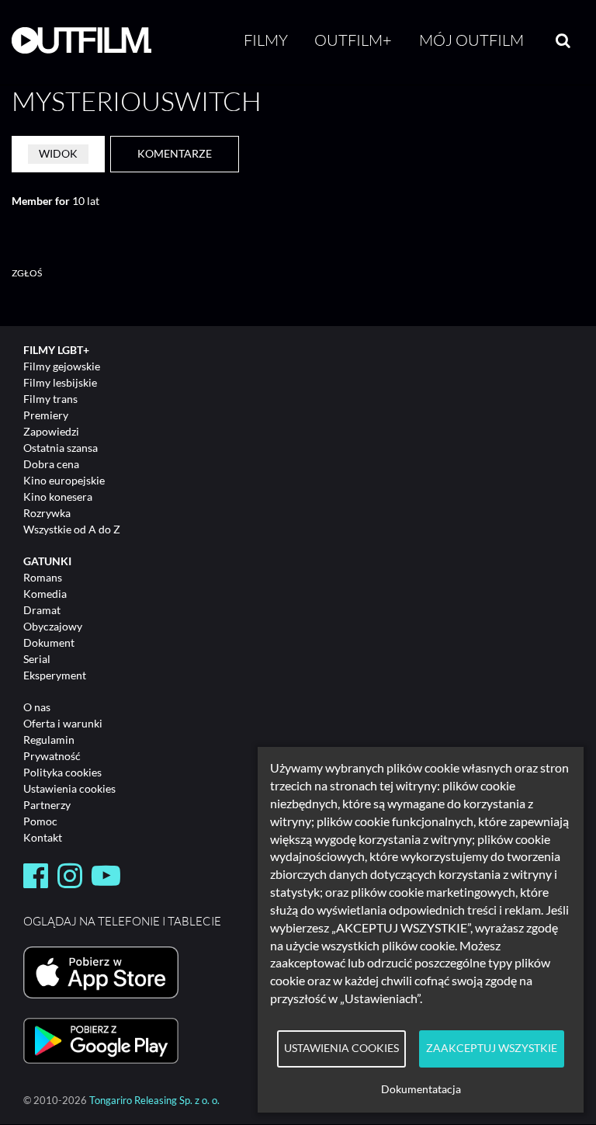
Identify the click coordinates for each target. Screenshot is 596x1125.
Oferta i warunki (62, 723)
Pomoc (40, 821)
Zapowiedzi (51, 431)
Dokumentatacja (421, 1089)
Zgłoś (27, 273)
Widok (58, 153)
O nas (36, 707)
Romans (42, 577)
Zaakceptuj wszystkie (491, 1048)
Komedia (45, 593)
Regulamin (48, 739)
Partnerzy (47, 804)
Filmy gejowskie (61, 366)
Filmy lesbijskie (60, 382)
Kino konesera (57, 496)
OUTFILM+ (353, 40)
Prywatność (52, 755)
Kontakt (42, 837)
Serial (36, 658)
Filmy (266, 40)
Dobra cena (51, 463)
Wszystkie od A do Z (71, 529)
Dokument (48, 642)
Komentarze (174, 153)
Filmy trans (50, 398)
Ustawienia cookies (69, 788)
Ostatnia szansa (60, 447)
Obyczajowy (52, 626)
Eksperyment (54, 675)
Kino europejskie (64, 480)
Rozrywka (47, 512)
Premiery (45, 415)
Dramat (42, 609)
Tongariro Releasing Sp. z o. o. (154, 1100)
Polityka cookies (62, 772)
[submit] (563, 40)
